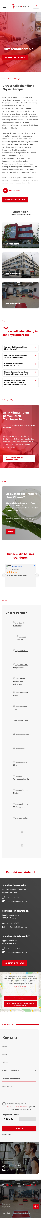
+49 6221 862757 (12, 898)
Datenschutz (6, 1204)
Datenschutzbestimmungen (17, 1106)
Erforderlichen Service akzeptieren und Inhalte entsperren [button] (20, 1004)
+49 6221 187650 (12, 923)
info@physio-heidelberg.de (16, 901)
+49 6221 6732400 (13, 949)
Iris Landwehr (17, 566)
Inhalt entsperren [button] (21, 998)
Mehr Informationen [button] (20, 986)
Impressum (6, 1207)
